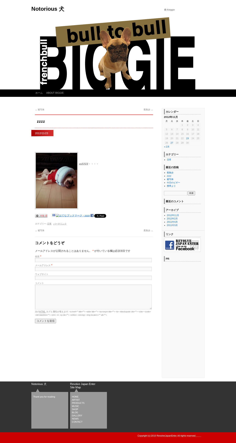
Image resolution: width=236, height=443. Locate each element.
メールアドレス (43, 265)
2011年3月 (172, 225)
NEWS (75, 418)
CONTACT (77, 422)
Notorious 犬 (47, 9)
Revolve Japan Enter (82, 384)
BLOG (75, 412)
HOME (75, 397)
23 (187, 138)
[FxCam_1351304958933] (56, 208)
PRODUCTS (78, 403)
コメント (39, 283)
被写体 (39, 109)
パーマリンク (60, 224)
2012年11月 (173, 215)
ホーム (39, 92)
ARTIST (76, 400)
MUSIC (75, 406)
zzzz (169, 176)
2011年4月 (172, 222)
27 (172, 143)
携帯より (171, 186)
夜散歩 (148, 109)
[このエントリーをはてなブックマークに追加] (53, 215)
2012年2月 (172, 218)
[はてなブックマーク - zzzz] (73, 215)
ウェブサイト (41, 274)
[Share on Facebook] (92, 215)
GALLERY (77, 415)
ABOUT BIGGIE (55, 92)
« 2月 (166, 146)
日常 (49, 224)
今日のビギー (173, 182)
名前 (37, 256)
